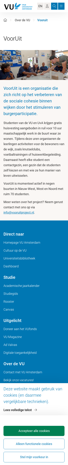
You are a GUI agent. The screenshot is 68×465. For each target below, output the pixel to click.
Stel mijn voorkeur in (34, 457)
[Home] (5, 20)
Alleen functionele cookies (34, 444)
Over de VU (22, 20)
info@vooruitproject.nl (18, 212)
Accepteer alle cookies (34, 431)
